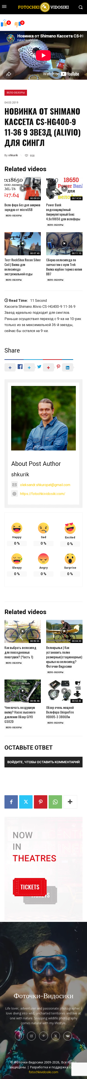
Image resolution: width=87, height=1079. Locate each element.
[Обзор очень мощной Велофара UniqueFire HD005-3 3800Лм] (64, 691)
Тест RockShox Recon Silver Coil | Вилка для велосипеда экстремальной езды (22, 266)
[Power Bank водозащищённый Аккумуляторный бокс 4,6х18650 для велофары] (64, 188)
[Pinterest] (40, 802)
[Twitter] (26, 802)
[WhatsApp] (55, 802)
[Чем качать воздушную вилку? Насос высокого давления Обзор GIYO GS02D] (22, 691)
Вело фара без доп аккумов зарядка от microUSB (22, 207)
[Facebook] (11, 802)
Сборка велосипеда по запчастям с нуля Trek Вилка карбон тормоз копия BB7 (64, 266)
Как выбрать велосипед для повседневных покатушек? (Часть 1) (20, 652)
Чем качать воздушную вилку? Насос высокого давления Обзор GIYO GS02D (19, 714)
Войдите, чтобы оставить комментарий (43, 762)
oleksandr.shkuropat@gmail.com (45, 485)
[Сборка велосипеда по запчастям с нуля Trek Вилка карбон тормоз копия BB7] (64, 243)
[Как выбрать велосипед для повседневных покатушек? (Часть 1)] (22, 631)
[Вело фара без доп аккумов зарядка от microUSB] (22, 188)
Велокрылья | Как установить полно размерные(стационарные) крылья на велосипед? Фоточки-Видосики (64, 657)
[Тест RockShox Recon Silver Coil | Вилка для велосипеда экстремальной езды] (22, 243)
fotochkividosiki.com (43, 1072)
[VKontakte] (67, 1036)
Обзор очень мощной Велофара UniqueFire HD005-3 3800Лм (60, 712)
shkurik (13, 155)
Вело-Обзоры (16, 92)
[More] (70, 802)
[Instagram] (31, 1036)
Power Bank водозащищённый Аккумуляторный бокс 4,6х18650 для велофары (63, 211)
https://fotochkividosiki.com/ (42, 494)
